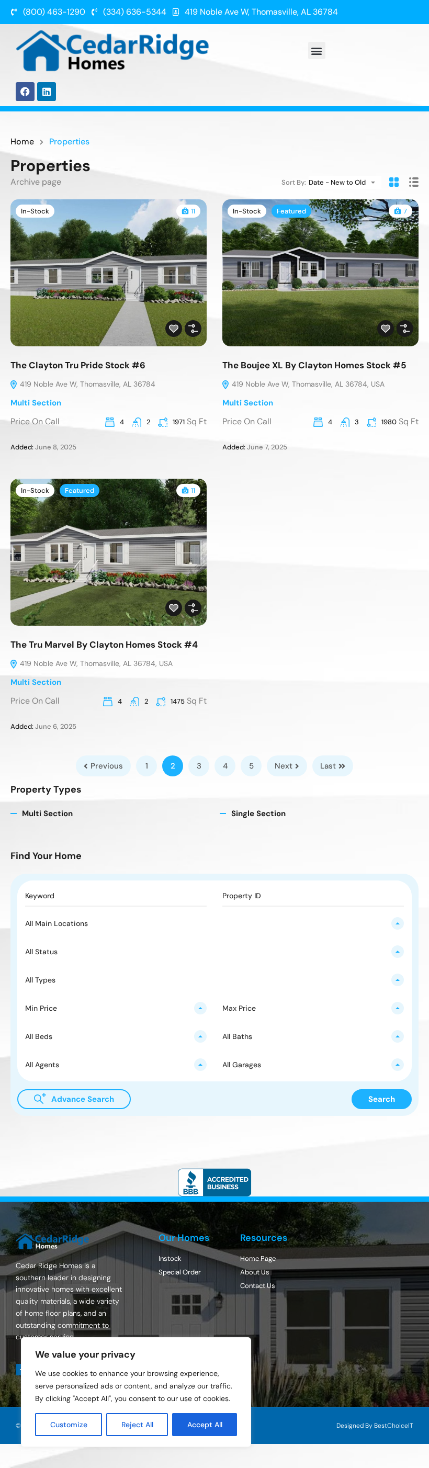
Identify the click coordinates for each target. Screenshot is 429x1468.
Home (22, 142)
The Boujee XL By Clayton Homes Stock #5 (314, 365)
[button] (316, 50)
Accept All (204, 1424)
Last (328, 766)
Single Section (258, 813)
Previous (107, 766)
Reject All (137, 1424)
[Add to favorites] (173, 328)
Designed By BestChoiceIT (374, 1425)
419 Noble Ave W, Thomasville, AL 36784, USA (307, 384)
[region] (136, 1392)
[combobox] (345, 182)
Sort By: (293, 182)
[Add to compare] (193, 328)
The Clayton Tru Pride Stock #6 (77, 365)
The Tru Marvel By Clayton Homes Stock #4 (104, 644)
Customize (68, 1424)
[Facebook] (25, 91)
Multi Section (35, 403)
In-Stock (35, 211)
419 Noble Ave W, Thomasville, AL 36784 (86, 384)
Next (283, 766)
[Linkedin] (46, 91)
